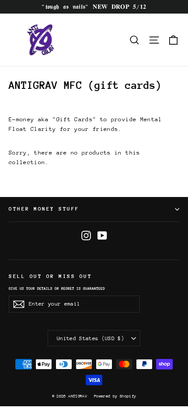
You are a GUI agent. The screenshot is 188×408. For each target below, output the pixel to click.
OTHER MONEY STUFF (44, 209)
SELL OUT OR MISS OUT (50, 276)
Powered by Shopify (115, 396)
